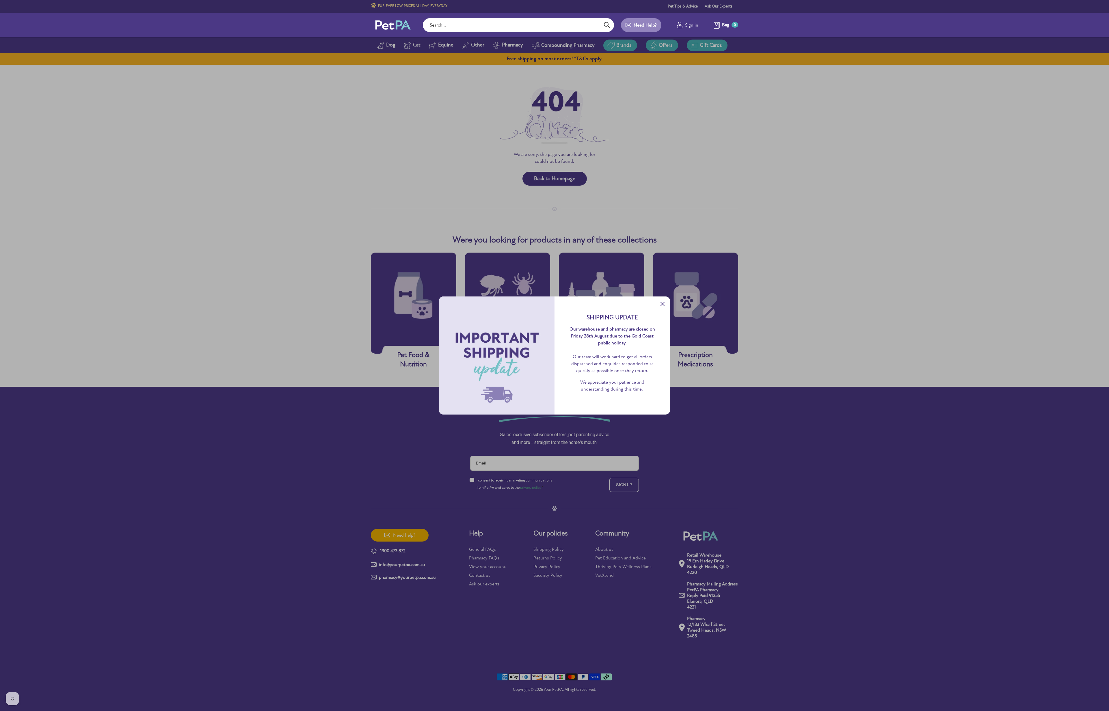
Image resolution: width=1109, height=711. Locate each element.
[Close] (662, 304)
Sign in (691, 25)
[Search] (606, 25)
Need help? (645, 25)
